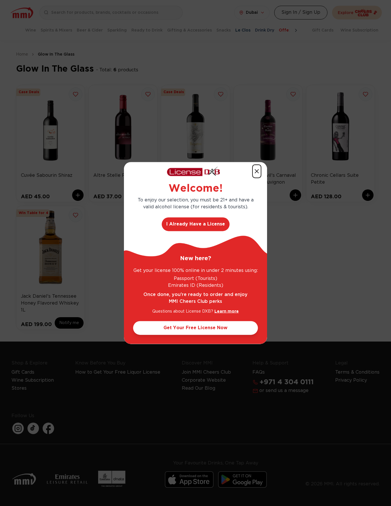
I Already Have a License (195, 224)
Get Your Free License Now (195, 327)
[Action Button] (256, 171)
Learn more (226, 311)
